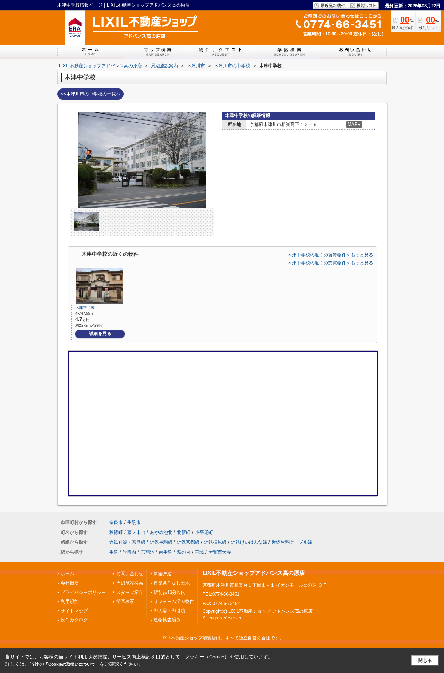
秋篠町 (116, 532)
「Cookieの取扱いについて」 (72, 664)
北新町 (183, 532)
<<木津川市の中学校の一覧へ (90, 93)
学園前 (129, 552)
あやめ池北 (161, 532)
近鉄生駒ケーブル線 (292, 542)
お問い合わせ (129, 573)
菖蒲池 (147, 552)
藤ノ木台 (136, 532)
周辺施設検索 (129, 583)
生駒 (113, 552)
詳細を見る (100, 333)
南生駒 (165, 552)
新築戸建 (163, 573)
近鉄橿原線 (215, 542)
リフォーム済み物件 (174, 601)
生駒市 (134, 522)
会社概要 (70, 583)
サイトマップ (74, 610)
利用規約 (70, 601)
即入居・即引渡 (169, 610)
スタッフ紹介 (129, 592)
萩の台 (183, 552)
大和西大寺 (219, 552)
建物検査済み (167, 619)
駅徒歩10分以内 (170, 592)
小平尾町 (204, 532)
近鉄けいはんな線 (249, 542)
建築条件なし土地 (172, 583)
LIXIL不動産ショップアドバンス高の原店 (254, 573)
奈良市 (116, 522)
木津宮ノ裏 (84, 308)
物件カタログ (74, 619)
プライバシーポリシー (83, 592)
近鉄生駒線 (161, 542)
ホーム (67, 573)
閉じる (425, 660)
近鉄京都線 (188, 542)
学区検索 (125, 601)
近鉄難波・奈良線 (127, 542)
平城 (199, 552)
